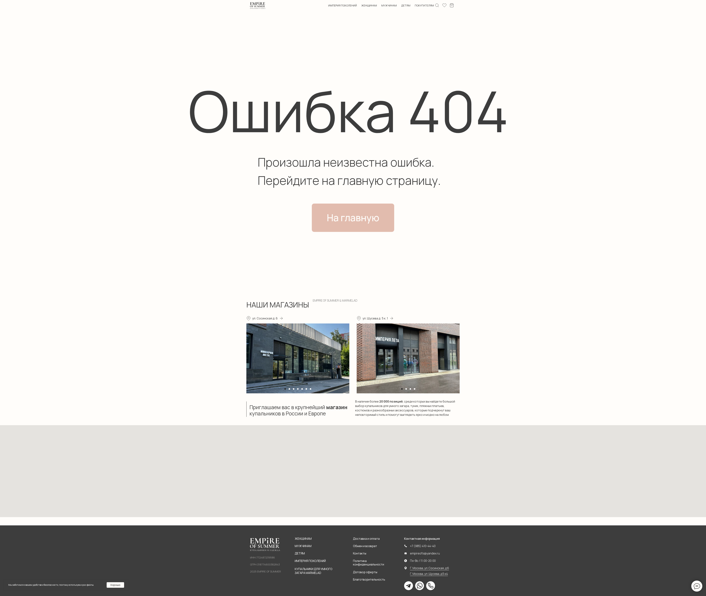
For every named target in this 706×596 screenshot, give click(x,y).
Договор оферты (365, 572)
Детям (300, 553)
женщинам (369, 5)
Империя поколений (310, 561)
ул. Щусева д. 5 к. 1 (375, 318)
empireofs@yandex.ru (425, 553)
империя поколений (342, 5)
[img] (257, 5)
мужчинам (389, 5)
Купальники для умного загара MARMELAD (313, 571)
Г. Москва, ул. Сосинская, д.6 (429, 568)
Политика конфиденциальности (368, 562)
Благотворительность (369, 579)
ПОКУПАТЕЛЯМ (424, 5)
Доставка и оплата (366, 539)
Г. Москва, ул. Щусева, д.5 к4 (429, 574)
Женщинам (303, 539)
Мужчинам (303, 546)
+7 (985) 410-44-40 (423, 546)
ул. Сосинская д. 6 (265, 318)
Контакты (359, 553)
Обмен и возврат (365, 546)
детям (405, 5)
